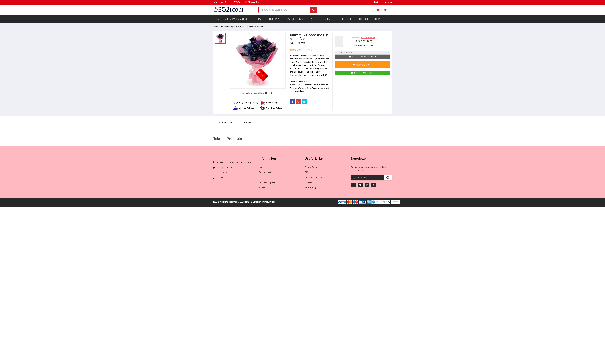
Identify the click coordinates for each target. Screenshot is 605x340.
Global (378, 19)
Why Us (262, 187)
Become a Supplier (267, 182)
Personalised (329, 19)
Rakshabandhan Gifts (235, 19)
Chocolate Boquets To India (232, 27)
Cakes (302, 19)
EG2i (242, 202)
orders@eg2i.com (224, 167)
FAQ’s (237, 2)
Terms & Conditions (313, 177)
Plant (314, 19)
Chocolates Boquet (254, 27)
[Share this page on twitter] (304, 101)
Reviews (248, 122)
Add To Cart (364, 64)
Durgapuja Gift (265, 172)
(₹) (220, 2)
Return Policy (310, 187)
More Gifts (347, 19)
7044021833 (221, 172)
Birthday (257, 19)
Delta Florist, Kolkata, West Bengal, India (234, 162)
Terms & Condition (253, 202)
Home (217, 19)
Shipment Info (225, 122)
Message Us (253, 2)
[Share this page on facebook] (292, 101)
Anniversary (273, 19)
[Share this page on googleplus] (298, 101)
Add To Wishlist (363, 73)
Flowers (289, 19)
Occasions (363, 19)
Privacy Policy (311, 167)
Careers (308, 182)
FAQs (307, 172)
